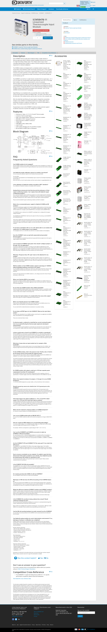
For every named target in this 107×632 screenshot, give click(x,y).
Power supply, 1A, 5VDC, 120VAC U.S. (87, 197)
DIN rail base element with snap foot (87, 96)
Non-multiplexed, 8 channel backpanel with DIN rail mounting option (67, 230)
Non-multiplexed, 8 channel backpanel (66, 209)
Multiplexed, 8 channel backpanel (66, 253)
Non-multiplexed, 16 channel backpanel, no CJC (67, 84)
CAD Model (67, 32)
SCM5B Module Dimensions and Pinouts (73, 43)
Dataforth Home (16, 13)
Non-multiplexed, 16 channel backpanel (67, 75)
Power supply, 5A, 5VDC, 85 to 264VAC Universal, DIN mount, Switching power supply (67, 64)
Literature (51, 9)
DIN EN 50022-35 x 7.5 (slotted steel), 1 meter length (88, 224)
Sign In (89, 9)
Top (51, 55)
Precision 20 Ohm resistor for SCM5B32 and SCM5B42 (87, 215)
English (93, 2)
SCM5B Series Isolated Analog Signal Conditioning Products (77, 37)
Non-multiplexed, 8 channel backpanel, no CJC (66, 219)
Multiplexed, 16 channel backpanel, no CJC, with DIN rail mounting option (67, 149)
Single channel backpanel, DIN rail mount (67, 167)
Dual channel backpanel (66, 174)
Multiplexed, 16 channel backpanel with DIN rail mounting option (67, 137)
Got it (83, 6)
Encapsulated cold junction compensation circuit (87, 125)
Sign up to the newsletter (83, 610)
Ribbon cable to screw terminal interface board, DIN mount (88, 162)
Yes (41, 558)
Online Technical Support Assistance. (27, 569)
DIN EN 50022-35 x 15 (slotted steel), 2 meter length (88, 268)
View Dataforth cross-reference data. (22, 578)
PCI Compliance (91, 629)
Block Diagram (31, 53)
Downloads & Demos (62, 9)
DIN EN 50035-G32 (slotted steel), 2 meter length (87, 250)
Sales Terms (38, 624)
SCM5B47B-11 (48, 13)
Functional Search (29, 9)
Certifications (82, 20)
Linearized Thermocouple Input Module (72, 28)
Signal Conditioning (25, 13)
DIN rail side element (87, 286)
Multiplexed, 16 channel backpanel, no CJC (67, 127)
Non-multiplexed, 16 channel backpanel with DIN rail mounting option (67, 96)
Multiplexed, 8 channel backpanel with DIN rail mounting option (67, 272)
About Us (14, 624)
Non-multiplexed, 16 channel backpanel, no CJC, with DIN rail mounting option (67, 108)
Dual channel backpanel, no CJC (66, 183)
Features (23, 53)
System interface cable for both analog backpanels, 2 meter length (88, 115)
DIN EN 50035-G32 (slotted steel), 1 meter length (87, 241)
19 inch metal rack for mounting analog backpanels (87, 278)
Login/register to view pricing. (41, 30)
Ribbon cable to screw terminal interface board (88, 152)
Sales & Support (41, 9)
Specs (75, 20)
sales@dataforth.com (17, 616)
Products (18, 9)
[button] (82, 625)
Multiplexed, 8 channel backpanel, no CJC (66, 261)
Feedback (65, 23)
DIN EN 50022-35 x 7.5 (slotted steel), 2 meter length (88, 233)
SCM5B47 (41, 13)
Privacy (33, 624)
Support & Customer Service (25, 624)
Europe (35, 616)
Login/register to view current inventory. (44, 35)
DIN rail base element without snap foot (87, 87)
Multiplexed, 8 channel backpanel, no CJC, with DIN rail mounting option (66, 283)
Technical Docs (67, 20)
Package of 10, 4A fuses (87, 141)
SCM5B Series (34, 13)
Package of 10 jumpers (87, 170)
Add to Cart (49, 37)
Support (93, 5)
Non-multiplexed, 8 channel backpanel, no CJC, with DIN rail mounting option (66, 243)
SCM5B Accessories (68, 41)
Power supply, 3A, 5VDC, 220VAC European (87, 188)
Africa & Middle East (39, 611)
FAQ (38, 53)
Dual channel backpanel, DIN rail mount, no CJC (67, 200)
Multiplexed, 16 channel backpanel (67, 118)
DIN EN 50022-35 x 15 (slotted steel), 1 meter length (88, 259)
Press (48, 624)
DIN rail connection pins (88, 294)
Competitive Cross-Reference (49, 53)
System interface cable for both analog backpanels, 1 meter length (88, 105)
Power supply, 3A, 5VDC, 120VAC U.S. (87, 206)
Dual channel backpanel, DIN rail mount (67, 192)
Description (15, 53)
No (47, 558)
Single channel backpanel (67, 157)
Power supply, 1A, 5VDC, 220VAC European (87, 179)
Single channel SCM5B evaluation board (87, 133)
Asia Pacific (36, 614)
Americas (36, 613)
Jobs (18, 624)
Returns (51, 624)
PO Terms (44, 624)
